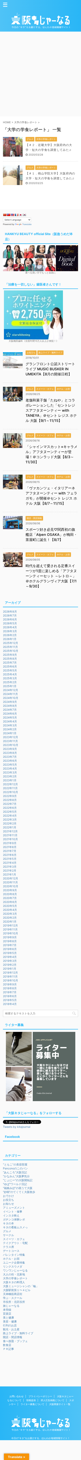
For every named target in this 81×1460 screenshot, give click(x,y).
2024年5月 (10, 717)
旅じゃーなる (11, 1305)
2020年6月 (10, 902)
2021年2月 (9, 870)
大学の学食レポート (15, 1278)
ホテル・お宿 (11, 1258)
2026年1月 (10, 639)
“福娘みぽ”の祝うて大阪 (17, 1188)
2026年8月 (10, 611)
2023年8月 (10, 752)
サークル (8, 1235)
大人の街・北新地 (14, 1274)
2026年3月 (10, 631)
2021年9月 (10, 843)
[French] (16, 214)
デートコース (11, 1250)
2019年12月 (10, 925)
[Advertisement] (40, 74)
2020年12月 (10, 878)
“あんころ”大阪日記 (15, 1172)
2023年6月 (10, 760)
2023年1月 (10, 780)
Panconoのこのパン (15, 1168)
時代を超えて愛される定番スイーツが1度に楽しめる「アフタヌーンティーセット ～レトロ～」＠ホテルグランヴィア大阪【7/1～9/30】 (51, 576)
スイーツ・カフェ (14, 1239)
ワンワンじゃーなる (15, 1270)
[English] (12, 214)
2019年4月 (10, 956)
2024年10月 (10, 697)
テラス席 (8, 1246)
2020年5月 (10, 905)
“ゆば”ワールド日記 (15, 1184)
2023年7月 (10, 756)
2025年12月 (10, 643)
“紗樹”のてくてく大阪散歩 (19, 1192)
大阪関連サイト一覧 (59, 1404)
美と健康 (8, 1317)
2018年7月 (10, 992)
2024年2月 (10, 729)
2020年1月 (10, 921)
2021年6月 (10, 854)
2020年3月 (10, 913)
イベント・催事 (12, 1211)
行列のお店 (10, 1325)
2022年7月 (10, 803)
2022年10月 (10, 792)
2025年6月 (10, 666)
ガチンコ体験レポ (14, 1219)
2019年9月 (10, 937)
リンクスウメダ (12, 1266)
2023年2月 (10, 776)
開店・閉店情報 (12, 1337)
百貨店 (7, 1313)
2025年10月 (10, 650)
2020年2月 (10, 917)
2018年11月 (10, 976)
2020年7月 (10, 898)
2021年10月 (10, 839)
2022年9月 (10, 796)
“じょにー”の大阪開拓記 (17, 1180)
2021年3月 (10, 866)
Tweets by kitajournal (16, 1126)
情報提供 (31, 1400)
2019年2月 (10, 964)
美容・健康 (10, 1321)
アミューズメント (14, 1207)
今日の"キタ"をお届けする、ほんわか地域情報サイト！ (40, 1438)
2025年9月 (10, 654)
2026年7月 (10, 615)
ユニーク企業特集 (14, 1262)
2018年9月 (10, 984)
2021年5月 (10, 858)
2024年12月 (10, 690)
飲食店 (7, 1345)
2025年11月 (10, 646)
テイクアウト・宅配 (15, 1243)
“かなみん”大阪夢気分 (16, 1176)
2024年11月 (10, 694)
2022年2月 (10, 823)
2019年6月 (10, 949)
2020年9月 (10, 890)
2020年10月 (10, 886)
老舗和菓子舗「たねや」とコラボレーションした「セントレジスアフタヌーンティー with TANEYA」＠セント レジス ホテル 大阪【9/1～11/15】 (51, 410)
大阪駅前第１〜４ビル (16, 1290)
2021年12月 (10, 831)
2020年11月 (10, 882)
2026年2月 (10, 635)
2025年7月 (10, 662)
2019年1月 (9, 968)
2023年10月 (10, 745)
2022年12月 (10, 784)
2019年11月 (10, 929)
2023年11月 (10, 741)
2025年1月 (10, 686)
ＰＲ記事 (8, 1349)
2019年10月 (10, 933)
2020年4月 (10, 909)
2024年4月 (10, 721)
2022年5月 (10, 811)
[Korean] (24, 214)
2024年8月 (10, 705)
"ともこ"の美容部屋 (15, 1164)
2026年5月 (10, 623)
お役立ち (8, 1199)
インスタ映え (11, 1215)
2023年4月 (10, 768)
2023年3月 (10, 772)
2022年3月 (10, 819)
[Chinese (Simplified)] (4, 214)
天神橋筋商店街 (12, 1294)
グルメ (7, 1231)
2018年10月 (10, 980)
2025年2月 (10, 682)
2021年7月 (9, 851)
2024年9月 (10, 701)
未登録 (7, 1309)
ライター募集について (32, 1404)
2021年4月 (10, 862)
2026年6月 (10, 619)
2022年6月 (10, 807)
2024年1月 (10, 733)
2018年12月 (10, 972)
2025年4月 (10, 674)
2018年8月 (10, 988)
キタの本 (8, 1223)
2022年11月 (10, 788)
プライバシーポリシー (40, 1396)
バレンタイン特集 (14, 1254)
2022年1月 (9, 827)
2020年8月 (10, 894)
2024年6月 (10, 713)
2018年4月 (10, 1004)
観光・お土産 (11, 1329)
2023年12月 (10, 737)
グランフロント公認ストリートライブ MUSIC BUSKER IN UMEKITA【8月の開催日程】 (50, 369)
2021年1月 (9, 874)
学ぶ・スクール (12, 1298)
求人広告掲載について (52, 1400)
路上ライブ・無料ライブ (18, 1333)
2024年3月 (10, 725)
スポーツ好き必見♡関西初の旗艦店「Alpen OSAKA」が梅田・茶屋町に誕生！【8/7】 (51, 534)
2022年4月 (10, 815)
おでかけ (8, 1195)
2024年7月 (10, 709)
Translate (26, 224)
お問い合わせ (16, 1396)
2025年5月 (10, 670)
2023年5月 (10, 764)
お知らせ (8, 1203)
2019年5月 (10, 953)
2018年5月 (10, 1000)
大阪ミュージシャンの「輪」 (21, 1286)
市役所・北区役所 (14, 1301)
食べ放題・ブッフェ (15, 1341)
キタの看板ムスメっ (15, 1227)
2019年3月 (10, 960)
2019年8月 (10, 941)
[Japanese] (20, 214)
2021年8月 (10, 847)
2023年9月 (10, 749)
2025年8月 (10, 658)
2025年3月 (10, 678)
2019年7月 (10, 945)
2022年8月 (10, 800)
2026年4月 (10, 627)
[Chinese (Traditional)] (8, 214)
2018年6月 (10, 996)
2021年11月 (10, 835)
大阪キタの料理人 (14, 1282)
